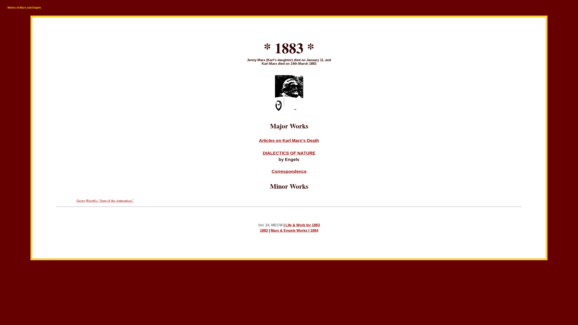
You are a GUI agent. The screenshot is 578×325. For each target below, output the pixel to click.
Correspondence (289, 171)
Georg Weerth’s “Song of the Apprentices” (105, 200)
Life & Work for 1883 (302, 225)
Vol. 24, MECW (270, 225)
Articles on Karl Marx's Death (289, 140)
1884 (314, 230)
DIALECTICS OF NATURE (289, 153)
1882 (264, 230)
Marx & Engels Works (289, 230)
